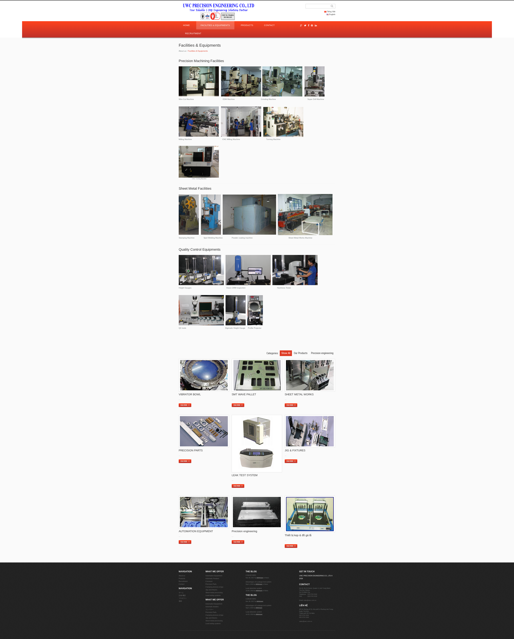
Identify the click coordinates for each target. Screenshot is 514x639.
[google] (301, 25)
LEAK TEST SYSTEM (245, 475)
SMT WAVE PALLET (244, 394)
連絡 (180, 601)
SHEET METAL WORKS (299, 394)
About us (182, 51)
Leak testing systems (213, 595)
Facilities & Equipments (215, 25)
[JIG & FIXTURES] (310, 431)
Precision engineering (322, 353)
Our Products (300, 353)
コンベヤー (209, 609)
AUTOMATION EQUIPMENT (196, 531)
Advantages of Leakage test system (258, 582)
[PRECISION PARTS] (204, 431)
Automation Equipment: (213, 576)
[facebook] (308, 25)
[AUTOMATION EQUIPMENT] (204, 512)
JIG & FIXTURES (295, 450)
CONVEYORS (251, 575)
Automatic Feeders (212, 578)
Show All (285, 353)
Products (247, 25)
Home (186, 25)
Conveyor (209, 581)
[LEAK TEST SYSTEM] (257, 443)
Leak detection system (254, 588)
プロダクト (183, 598)
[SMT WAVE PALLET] (257, 375)
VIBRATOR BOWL (190, 394)
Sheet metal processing (214, 593)
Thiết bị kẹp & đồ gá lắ (298, 535)
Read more (184, 405)
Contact (269, 25)
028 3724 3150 (312, 596)
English (332, 14)
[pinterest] (312, 25)
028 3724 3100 (312, 594)
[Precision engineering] (257, 512)
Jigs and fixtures (211, 590)
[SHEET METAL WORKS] (310, 375)
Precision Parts (210, 584)
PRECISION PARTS (191, 450)
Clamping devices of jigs (214, 587)
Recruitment (193, 33)
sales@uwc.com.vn (309, 600)
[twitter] (305, 25)
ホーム (181, 593)
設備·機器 (182, 595)
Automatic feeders (212, 607)
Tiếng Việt (330, 11)
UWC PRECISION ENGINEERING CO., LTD (315, 576)
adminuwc (260, 578)
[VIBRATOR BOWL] (204, 375)
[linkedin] (316, 25)
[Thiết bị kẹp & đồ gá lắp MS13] (310, 514)
